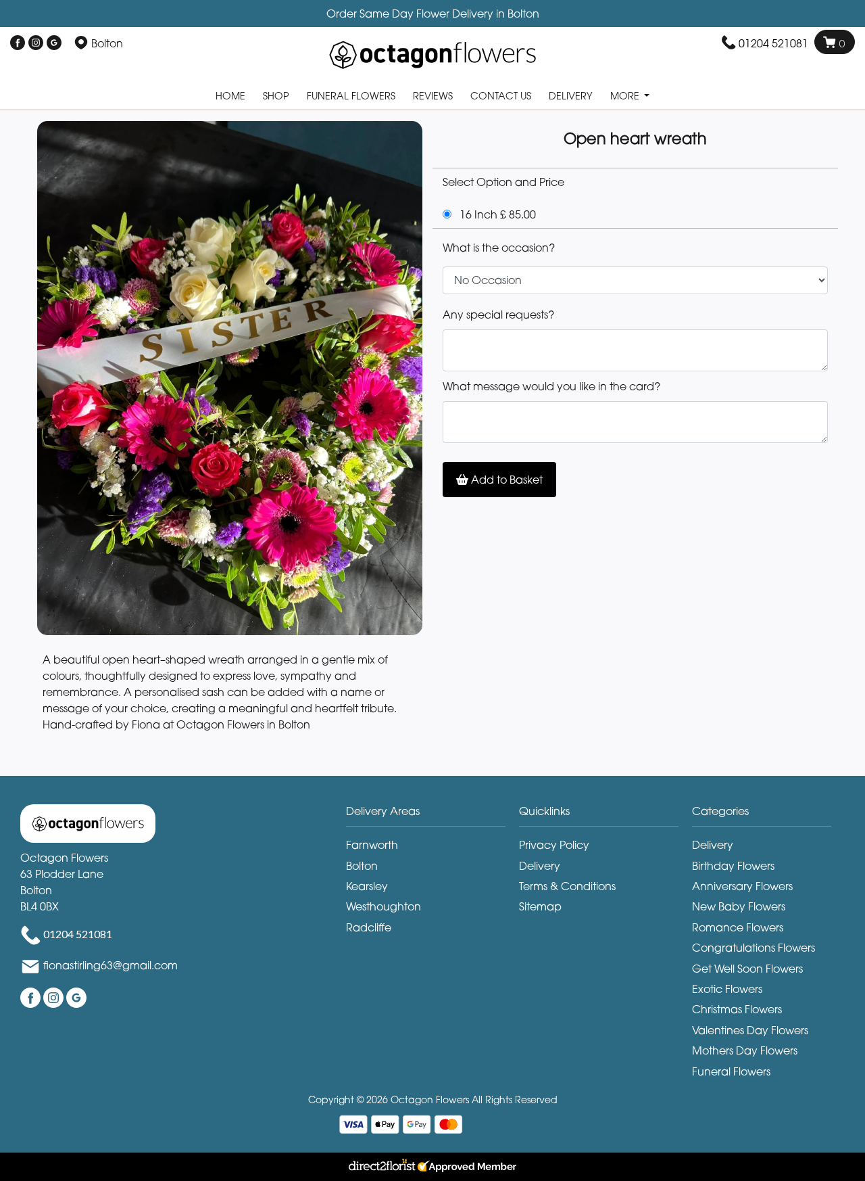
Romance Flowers (737, 927)
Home (230, 95)
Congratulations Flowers (753, 947)
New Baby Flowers (738, 906)
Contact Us (500, 95)
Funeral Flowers (351, 95)
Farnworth (372, 845)
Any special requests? (498, 314)
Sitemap (540, 906)
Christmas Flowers (737, 1009)
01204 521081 (773, 43)
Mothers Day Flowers (744, 1050)
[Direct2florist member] (432, 1167)
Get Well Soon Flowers (747, 968)
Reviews (433, 95)
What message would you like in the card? (551, 386)
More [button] (626, 95)
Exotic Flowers (727, 989)
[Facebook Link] (17, 43)
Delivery (571, 95)
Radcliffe (368, 927)
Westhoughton (383, 906)
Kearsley (367, 886)
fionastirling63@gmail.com (110, 965)
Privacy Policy (554, 845)
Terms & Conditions (567, 886)
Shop (276, 95)
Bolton (362, 866)
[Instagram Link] (35, 43)
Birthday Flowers (733, 866)
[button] (432, 815)
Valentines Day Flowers (750, 1030)
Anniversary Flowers (742, 886)
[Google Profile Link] (54, 43)
